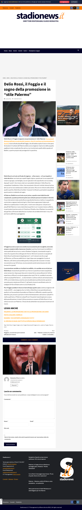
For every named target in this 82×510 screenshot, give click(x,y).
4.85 (28, 232)
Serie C (25, 51)
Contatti (12, 8)
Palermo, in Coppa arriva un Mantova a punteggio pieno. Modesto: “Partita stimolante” (39, 466)
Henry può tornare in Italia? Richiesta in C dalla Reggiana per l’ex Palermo (72, 204)
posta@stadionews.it (8, 468)
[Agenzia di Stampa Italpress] (68, 271)
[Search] (78, 50)
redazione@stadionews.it (10, 472)
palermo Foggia (45, 325)
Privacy (16, 479)
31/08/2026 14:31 (70, 211)
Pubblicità (17, 8)
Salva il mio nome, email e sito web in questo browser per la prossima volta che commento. (26, 438)
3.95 (25, 232)
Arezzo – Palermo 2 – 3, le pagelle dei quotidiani (72, 228)
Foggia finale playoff (28, 325)
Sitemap (10, 479)
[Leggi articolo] (61, 157)
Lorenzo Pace (8, 98)
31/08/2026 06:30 (70, 163)
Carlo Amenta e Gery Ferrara (71, 161)
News (10, 51)
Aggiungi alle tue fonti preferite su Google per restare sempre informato (27, 1)
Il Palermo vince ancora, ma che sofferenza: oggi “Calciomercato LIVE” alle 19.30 (71, 170)
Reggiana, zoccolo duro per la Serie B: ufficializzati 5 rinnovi (14, 332)
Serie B (20, 51)
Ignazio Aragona (11, 464)
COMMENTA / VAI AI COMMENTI (29, 340)
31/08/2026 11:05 (70, 223)
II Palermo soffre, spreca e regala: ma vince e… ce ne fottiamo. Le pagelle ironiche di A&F (71, 154)
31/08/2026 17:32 (69, 197)
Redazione (5, 8)
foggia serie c (37, 325)
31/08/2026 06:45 (70, 177)
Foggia (14, 325)
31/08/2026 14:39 (69, 122)
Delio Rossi (9, 325)
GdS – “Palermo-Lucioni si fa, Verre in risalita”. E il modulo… (44, 332)
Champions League (34, 51)
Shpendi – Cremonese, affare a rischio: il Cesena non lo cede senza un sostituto (72, 217)
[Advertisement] (41, 36)
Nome (6, 421)
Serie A (15, 51)
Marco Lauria (16, 474)
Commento (7, 399)
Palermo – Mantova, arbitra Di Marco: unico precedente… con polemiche (68, 118)
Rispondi (14, 385)
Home (6, 51)
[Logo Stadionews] (67, 469)
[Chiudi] (80, 2)
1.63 (22, 232)
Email (32, 421)
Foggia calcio (19, 325)
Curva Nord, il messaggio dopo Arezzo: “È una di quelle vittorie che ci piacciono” (41, 475)
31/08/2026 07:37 (70, 234)
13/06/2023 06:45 (18, 98)
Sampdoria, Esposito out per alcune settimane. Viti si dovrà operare (68, 193)
